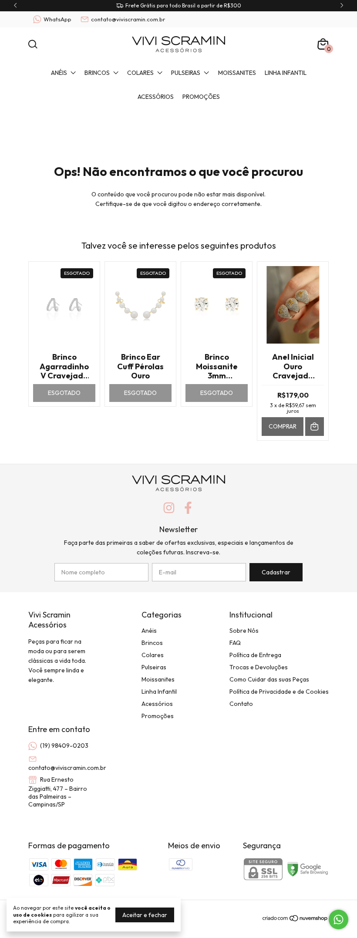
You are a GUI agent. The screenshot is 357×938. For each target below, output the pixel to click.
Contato (241, 704)
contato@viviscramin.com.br (128, 19)
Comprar (282, 426)
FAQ (235, 643)
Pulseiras (185, 73)
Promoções (201, 97)
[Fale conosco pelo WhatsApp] (338, 919)
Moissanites (237, 73)
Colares (140, 73)
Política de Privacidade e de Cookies (279, 691)
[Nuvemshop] (295, 920)
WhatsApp (57, 19)
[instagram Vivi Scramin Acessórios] (168, 508)
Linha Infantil (285, 73)
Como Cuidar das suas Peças (269, 679)
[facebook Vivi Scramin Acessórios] (188, 508)
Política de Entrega (255, 655)
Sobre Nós (244, 630)
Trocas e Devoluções (258, 667)
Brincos (97, 73)
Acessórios (156, 97)
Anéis (59, 73)
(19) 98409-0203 (64, 745)
